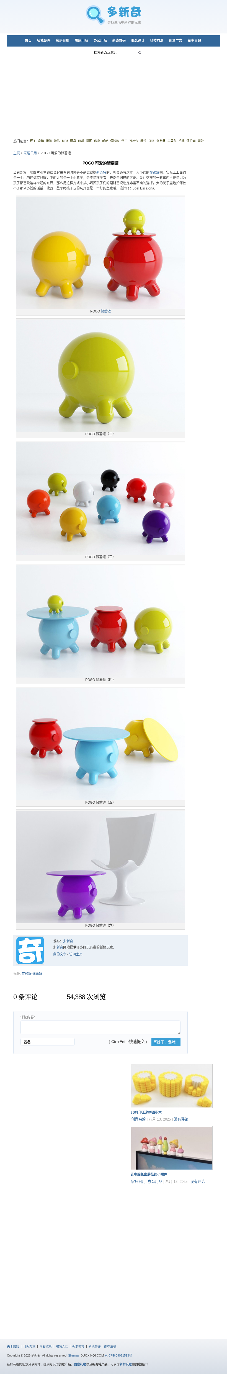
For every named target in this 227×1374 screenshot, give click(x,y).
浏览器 (161, 140)
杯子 (33, 140)
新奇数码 (119, 41)
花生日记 (194, 41)
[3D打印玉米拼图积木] (172, 1107)
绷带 (201, 140)
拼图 (89, 140)
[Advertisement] (113, 94)
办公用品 (100, 41)
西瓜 (81, 140)
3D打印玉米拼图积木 (146, 1112)
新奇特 (101, 173)
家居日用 (62, 41)
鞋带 (143, 140)
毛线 (182, 140)
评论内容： (28, 1017)
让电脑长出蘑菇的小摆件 (149, 1174)
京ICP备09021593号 (118, 1355)
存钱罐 (154, 173)
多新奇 (68, 941)
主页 (16, 153)
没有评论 (181, 1119)
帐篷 (49, 140)
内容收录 (46, 1346)
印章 (97, 140)
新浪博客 (95, 1346)
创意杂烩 (138, 1119)
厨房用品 (81, 41)
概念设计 (138, 41)
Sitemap (73, 1355)
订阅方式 (29, 1346)
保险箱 (114, 140)
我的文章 (59, 954)
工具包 (172, 140)
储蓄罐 (106, 311)
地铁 (57, 140)
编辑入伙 (62, 1346)
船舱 (105, 140)
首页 (28, 41)
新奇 (59, 947)
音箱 (41, 140)
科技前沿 (156, 41)
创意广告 (175, 41)
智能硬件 (43, 41)
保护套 (191, 140)
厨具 (73, 140)
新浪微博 (78, 1346)
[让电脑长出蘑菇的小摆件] (172, 1169)
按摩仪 (133, 140)
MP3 (65, 140)
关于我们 (13, 1346)
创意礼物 (80, 1364)
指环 (151, 140)
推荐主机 (110, 1346)
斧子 (124, 140)
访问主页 (75, 954)
